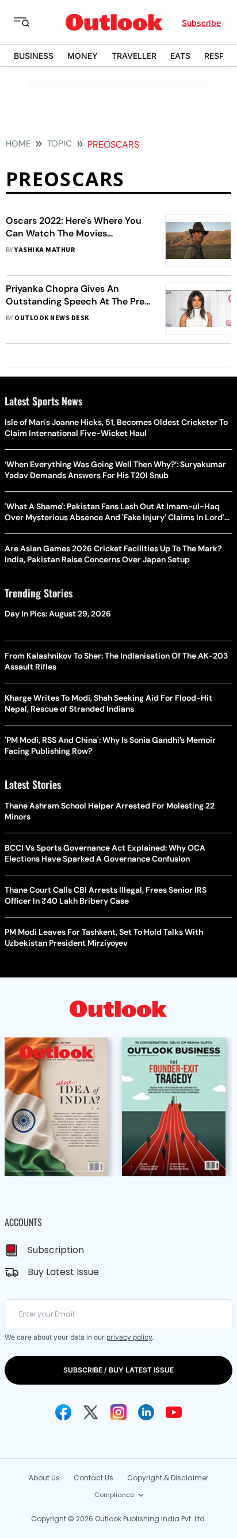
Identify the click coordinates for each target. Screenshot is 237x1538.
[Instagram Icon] (118, 1412)
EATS (180, 56)
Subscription (56, 1250)
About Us (44, 1478)
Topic (59, 143)
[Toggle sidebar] (30, 22)
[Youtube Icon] (174, 1412)
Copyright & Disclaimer (167, 1478)
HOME (18, 143)
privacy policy (129, 1337)
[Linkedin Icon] (146, 1412)
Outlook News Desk (51, 318)
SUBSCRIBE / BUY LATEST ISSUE (118, 1370)
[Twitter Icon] (91, 1412)
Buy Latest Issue (63, 1271)
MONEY (82, 56)
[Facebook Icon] (63, 1412)
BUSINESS (33, 56)
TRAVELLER (134, 56)
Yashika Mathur (44, 250)
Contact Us (93, 1478)
